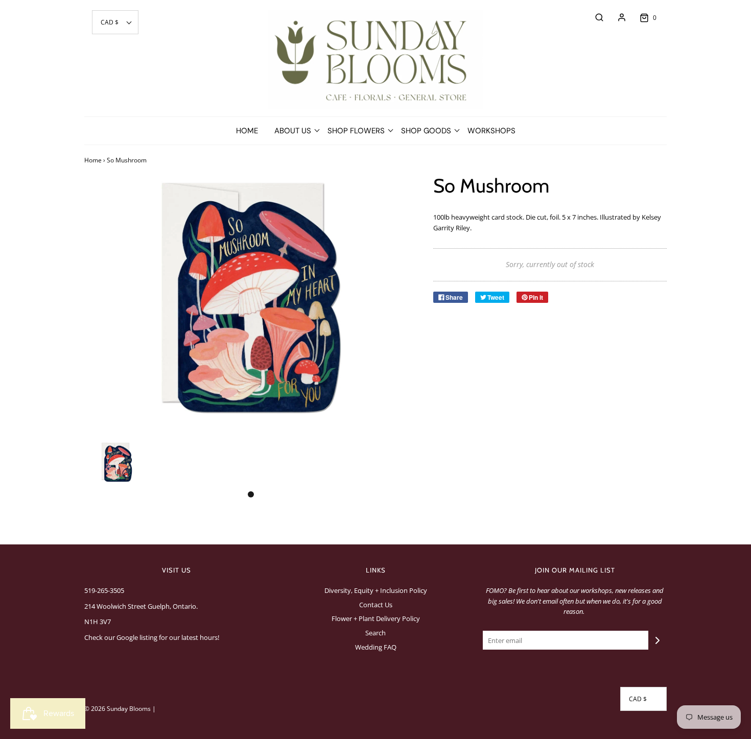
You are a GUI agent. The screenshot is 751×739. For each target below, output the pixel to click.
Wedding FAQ (375, 647)
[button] (115, 22)
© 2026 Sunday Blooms (117, 708)
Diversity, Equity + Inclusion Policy (375, 590)
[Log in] (616, 17)
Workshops (491, 131)
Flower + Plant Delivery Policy (376, 618)
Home (247, 131)
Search (375, 632)
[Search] (594, 17)
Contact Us (375, 604)
